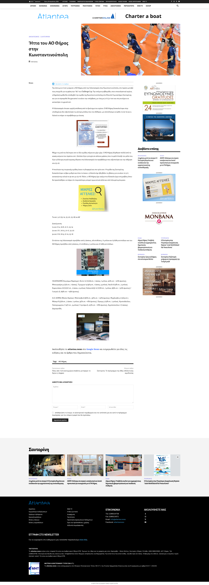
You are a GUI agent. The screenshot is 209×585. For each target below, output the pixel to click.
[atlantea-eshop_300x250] (104, 306)
